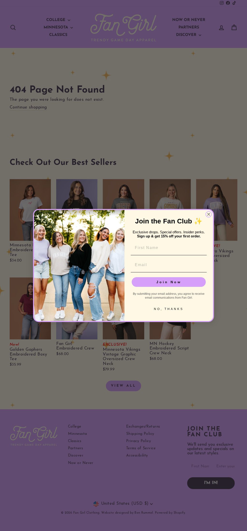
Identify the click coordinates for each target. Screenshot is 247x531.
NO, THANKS (169, 309)
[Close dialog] (209, 214)
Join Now (168, 282)
